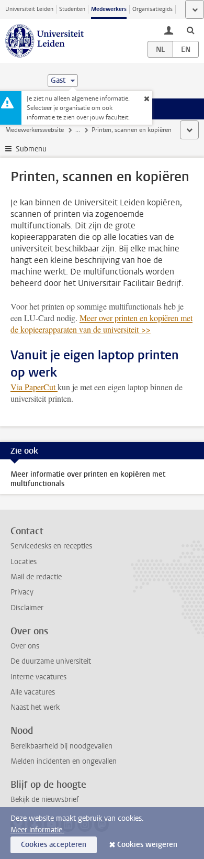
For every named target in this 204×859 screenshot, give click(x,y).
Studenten (72, 9)
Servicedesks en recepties (51, 546)
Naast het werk (35, 707)
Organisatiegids (152, 9)
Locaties (23, 562)
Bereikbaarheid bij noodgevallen (61, 746)
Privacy (21, 592)
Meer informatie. (37, 830)
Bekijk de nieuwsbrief (44, 800)
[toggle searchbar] (190, 29)
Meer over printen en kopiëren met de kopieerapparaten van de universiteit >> (101, 323)
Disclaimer (26, 608)
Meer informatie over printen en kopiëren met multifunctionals (87, 479)
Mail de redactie (36, 577)
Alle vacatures (32, 692)
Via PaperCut (34, 386)
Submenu (31, 149)
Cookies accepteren (53, 845)
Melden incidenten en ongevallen (63, 761)
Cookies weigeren (147, 845)
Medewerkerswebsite (34, 130)
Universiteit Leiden (29, 9)
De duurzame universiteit (50, 661)
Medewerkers (109, 9)
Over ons (24, 646)
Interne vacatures (38, 677)
